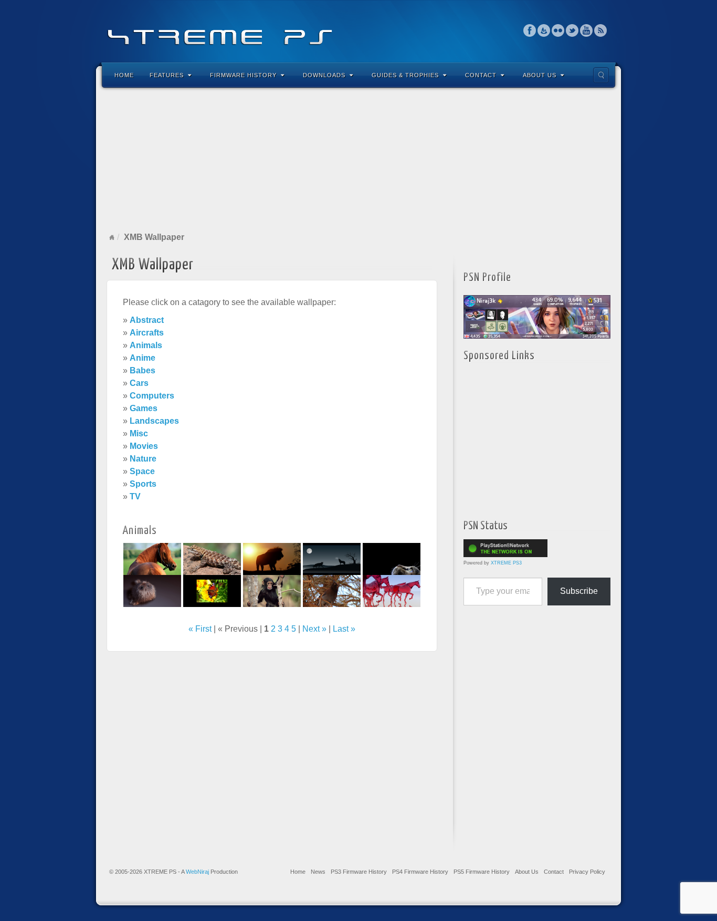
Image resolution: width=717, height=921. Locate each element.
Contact (481, 75)
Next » (314, 628)
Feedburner (544, 30)
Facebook (529, 30)
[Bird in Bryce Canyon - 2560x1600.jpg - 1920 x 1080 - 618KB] (332, 590)
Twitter (572, 30)
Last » (344, 628)
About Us (539, 75)
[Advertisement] (358, 159)
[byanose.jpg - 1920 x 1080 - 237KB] (391, 590)
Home (124, 75)
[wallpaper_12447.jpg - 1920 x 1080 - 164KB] (391, 558)
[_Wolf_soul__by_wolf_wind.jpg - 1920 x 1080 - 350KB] (332, 558)
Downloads (324, 75)
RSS (600, 30)
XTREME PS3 (506, 563)
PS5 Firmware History (482, 871)
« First (200, 628)
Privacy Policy (587, 871)
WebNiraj (197, 871)
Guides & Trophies (405, 75)
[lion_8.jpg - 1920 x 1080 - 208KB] (272, 558)
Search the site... (601, 75)
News (318, 871)
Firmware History (243, 75)
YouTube (586, 30)
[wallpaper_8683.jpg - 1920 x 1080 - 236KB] (212, 590)
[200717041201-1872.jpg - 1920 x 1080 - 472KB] (272, 590)
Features (167, 75)
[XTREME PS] (358, 30)
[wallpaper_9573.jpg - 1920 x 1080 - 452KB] (152, 558)
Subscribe (579, 591)
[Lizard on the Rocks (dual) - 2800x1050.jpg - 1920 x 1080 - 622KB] (212, 558)
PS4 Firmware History (420, 871)
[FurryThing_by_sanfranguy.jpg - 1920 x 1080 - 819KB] (152, 590)
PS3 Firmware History (359, 871)
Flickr (558, 30)
